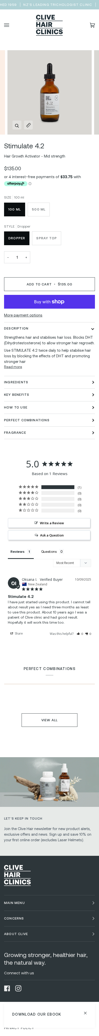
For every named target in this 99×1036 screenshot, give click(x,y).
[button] (80, 633)
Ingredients (16, 382)
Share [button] (18, 633)
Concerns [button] (14, 918)
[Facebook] (7, 988)
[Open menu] (11, 25)
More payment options (23, 315)
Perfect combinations (27, 420)
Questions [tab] (49, 551)
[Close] (87, 1010)
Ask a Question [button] (52, 535)
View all (49, 720)
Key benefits (16, 394)
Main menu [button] (14, 903)
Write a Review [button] (52, 523)
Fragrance (15, 432)
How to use (15, 407)
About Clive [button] (16, 934)
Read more (13, 367)
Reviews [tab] (17, 551)
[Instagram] (18, 988)
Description (16, 328)
